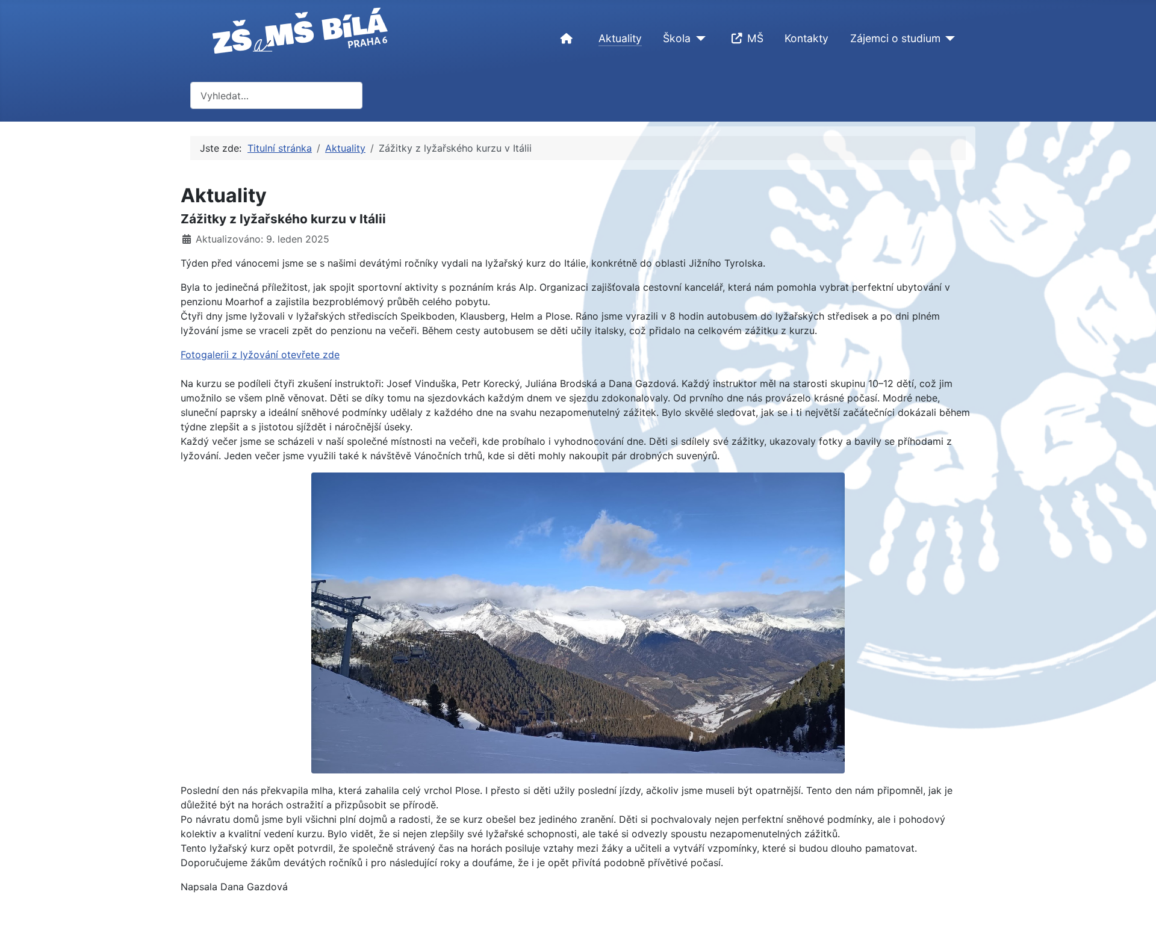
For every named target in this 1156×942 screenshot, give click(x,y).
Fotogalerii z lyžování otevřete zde (260, 355)
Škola (677, 38)
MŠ (755, 38)
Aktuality (620, 38)
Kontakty (806, 38)
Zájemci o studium (895, 38)
